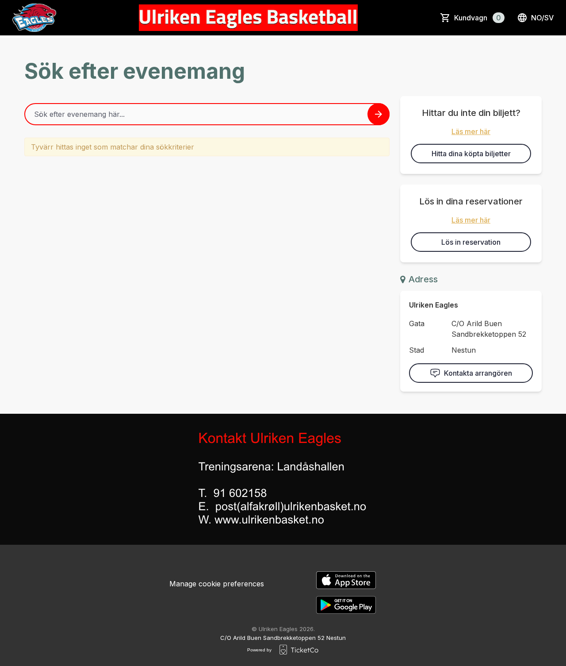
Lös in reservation (471, 242)
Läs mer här (470, 131)
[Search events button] (378, 114)
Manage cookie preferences (216, 583)
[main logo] (34, 18)
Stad (416, 350)
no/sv (542, 17)
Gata (416, 323)
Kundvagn (477, 17)
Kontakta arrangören (478, 373)
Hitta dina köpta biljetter (471, 153)
